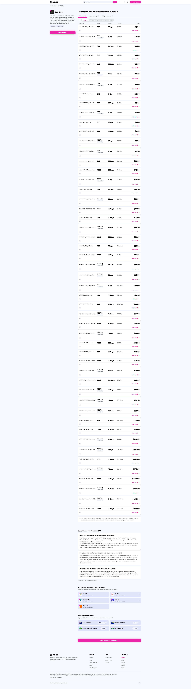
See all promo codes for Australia (108, 640)
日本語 (122, 660)
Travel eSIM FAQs (93, 662)
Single (115, 2)
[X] (139, 683)
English (123, 657)
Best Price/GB (95, 20)
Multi (119, 2)
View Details (135, 30)
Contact (107, 662)
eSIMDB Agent (93, 667)
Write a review (135, 2)
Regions (91, 657)
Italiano (122, 667)
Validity (111, 20)
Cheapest (85, 20)
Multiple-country (107, 16)
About (90, 665)
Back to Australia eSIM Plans (58, 5)
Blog (90, 660)
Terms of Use (108, 660)
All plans (82, 16)
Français (123, 662)
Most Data (103, 20)
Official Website (62, 32)
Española (123, 665)
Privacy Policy (108, 657)
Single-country (93, 16)
